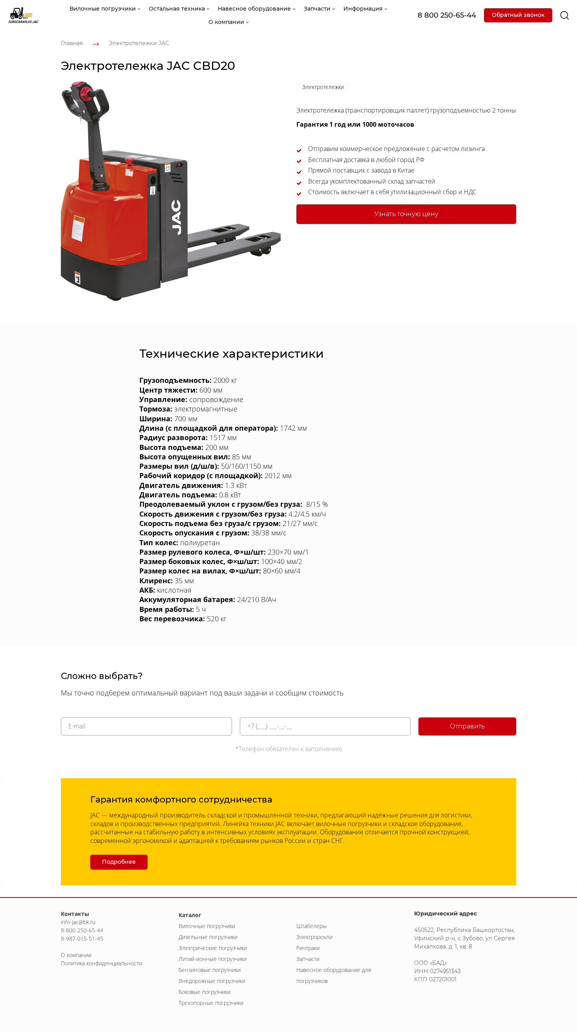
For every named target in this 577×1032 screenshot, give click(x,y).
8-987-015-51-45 (82, 938)
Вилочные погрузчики (207, 926)
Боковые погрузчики (204, 992)
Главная (72, 43)
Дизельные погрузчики (208, 937)
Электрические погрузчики (213, 948)
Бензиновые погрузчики (210, 970)
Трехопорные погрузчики (211, 1003)
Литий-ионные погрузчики (213, 959)
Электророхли (314, 937)
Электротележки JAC (139, 43)
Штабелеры (311, 926)
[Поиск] (564, 15)
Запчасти (308, 959)
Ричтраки (308, 948)
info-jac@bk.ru (78, 922)
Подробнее (119, 861)
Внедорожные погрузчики (212, 981)
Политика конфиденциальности (101, 963)
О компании (76, 955)
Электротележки (323, 87)
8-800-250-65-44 (82, 930)
